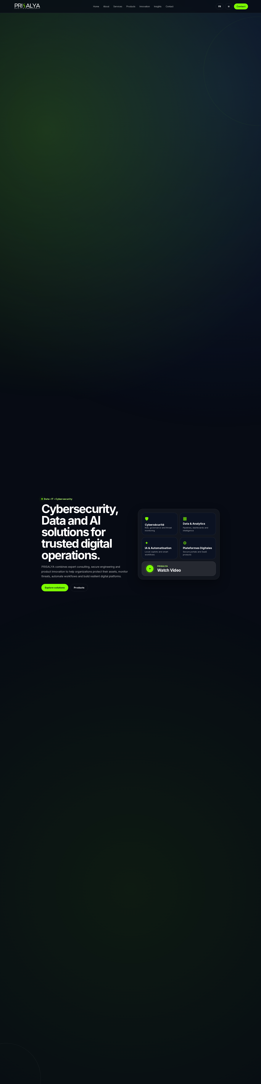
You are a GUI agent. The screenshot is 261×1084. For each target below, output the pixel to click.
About (106, 6)
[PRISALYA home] (32, 6)
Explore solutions (55, 587)
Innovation (145, 6)
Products (130, 6)
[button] (179, 568)
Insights (157, 6)
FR (219, 6)
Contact (169, 6)
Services (117, 6)
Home (96, 6)
